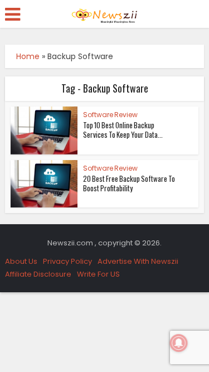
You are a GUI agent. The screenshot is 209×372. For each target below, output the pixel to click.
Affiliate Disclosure (38, 274)
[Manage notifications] (179, 343)
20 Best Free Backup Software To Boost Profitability (129, 183)
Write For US (98, 274)
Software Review (110, 114)
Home (28, 56)
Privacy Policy (67, 261)
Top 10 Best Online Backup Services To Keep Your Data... (123, 129)
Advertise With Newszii (138, 261)
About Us (21, 261)
